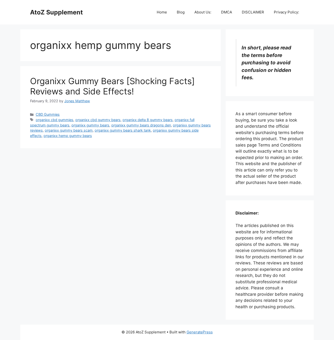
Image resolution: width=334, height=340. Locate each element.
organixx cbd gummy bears (98, 120)
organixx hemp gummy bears (68, 136)
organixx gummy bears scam (69, 130)
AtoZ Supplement (56, 12)
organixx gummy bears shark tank (123, 130)
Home (162, 12)
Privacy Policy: (286, 12)
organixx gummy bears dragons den (141, 125)
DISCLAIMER (253, 12)
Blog (181, 12)
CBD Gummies (48, 114)
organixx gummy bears (90, 125)
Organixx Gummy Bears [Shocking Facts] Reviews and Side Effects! (112, 86)
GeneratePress (200, 332)
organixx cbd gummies (54, 120)
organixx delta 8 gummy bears (147, 120)
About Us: (202, 12)
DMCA (226, 12)
